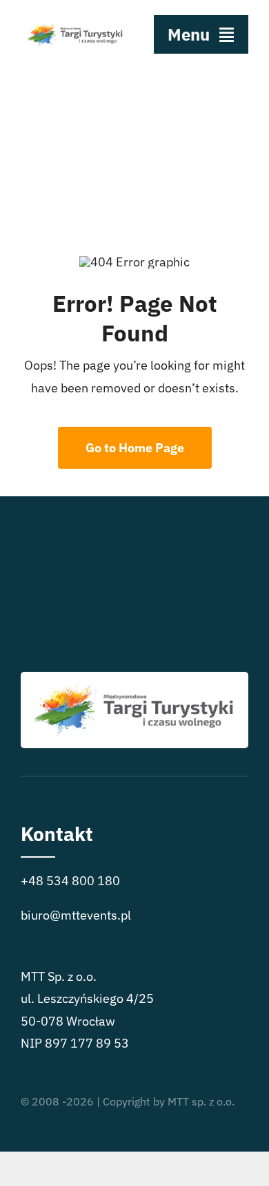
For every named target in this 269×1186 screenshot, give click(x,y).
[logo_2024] (75, 20)
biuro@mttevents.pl (76, 915)
